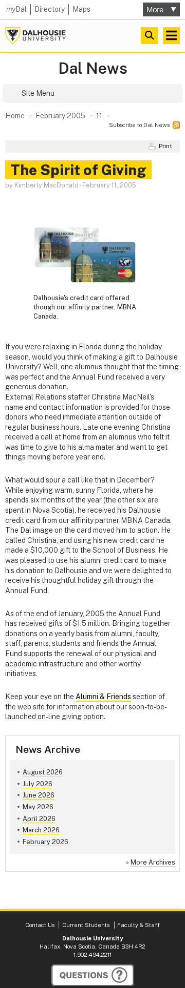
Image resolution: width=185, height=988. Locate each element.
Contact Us (39, 925)
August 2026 (43, 772)
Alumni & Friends (103, 696)
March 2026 (41, 830)
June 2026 (38, 795)
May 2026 (38, 807)
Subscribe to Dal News (139, 125)
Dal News (92, 68)
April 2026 (39, 819)
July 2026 (37, 784)
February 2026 (45, 842)
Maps (81, 9)
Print (165, 146)
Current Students (85, 925)
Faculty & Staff (138, 925)
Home (15, 116)
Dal (16, 9)
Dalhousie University (35, 35)
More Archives (153, 862)
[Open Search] (149, 35)
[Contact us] (92, 975)
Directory (49, 9)
